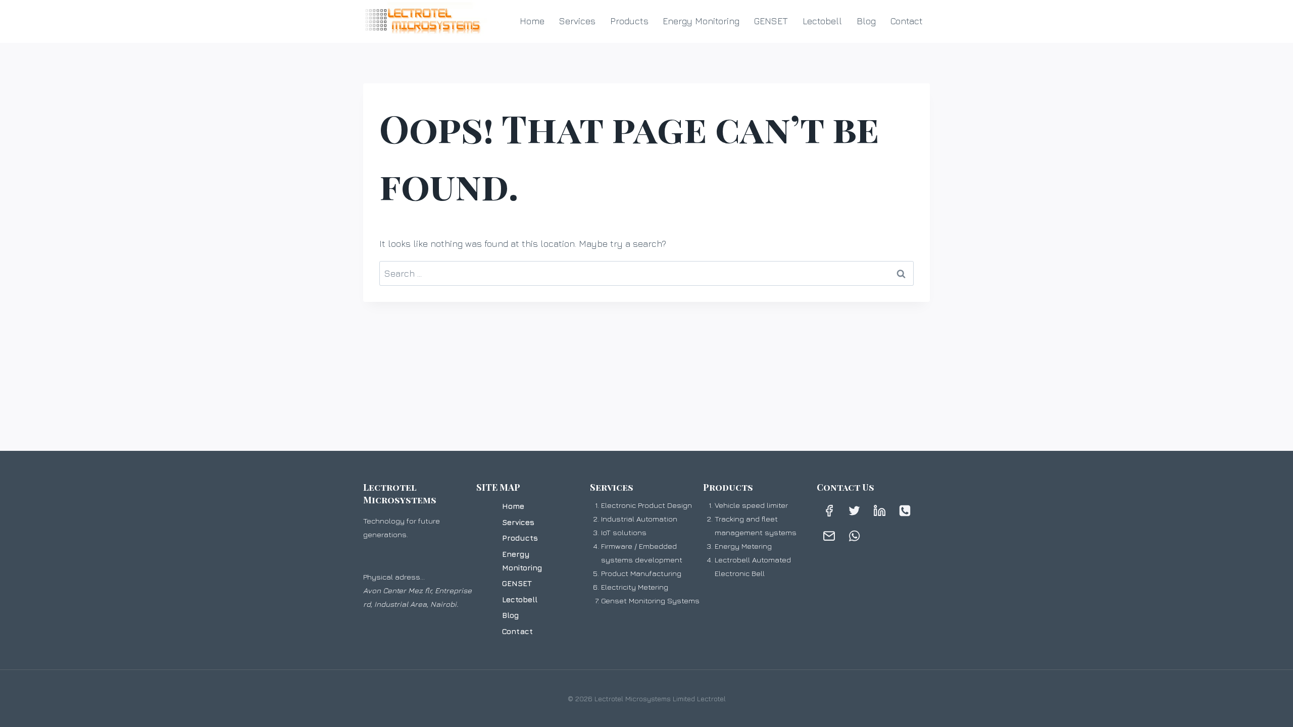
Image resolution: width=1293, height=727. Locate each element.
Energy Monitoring (701, 21)
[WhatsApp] (854, 536)
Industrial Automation (639, 518)
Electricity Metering (634, 587)
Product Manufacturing (641, 573)
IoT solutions (623, 532)
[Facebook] (829, 511)
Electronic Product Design (646, 505)
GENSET (771, 21)
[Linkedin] (879, 511)
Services (577, 21)
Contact (906, 21)
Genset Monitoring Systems (650, 600)
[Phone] (905, 511)
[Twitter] (854, 511)
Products (629, 21)
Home (532, 21)
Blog (866, 21)
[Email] (829, 536)
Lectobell (822, 21)
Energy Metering (743, 546)
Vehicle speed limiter (751, 505)
